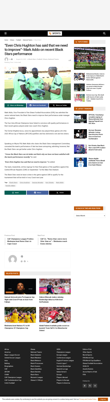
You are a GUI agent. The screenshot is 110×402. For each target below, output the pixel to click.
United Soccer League (12, 358)
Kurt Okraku (50, 182)
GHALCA (86, 366)
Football (18, 40)
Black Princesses (37, 363)
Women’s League (37, 377)
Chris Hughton (25, 182)
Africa (7, 349)
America (8, 352)
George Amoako (37, 182)
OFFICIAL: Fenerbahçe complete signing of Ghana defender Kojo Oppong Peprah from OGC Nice (96, 119)
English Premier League (65, 360)
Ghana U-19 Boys (37, 380)
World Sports (87, 355)
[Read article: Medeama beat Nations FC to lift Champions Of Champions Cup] (20, 315)
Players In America (63, 383)
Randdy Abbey (10, 185)
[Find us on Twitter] (90, 386)
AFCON (7, 372)
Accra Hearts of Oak (90, 372)
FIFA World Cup (88, 358)
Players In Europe (63, 380)
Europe (59, 374)
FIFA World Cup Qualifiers (92, 360)
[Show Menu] (6, 33)
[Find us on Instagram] (95, 386)
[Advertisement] (55, 15)
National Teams (27, 40)
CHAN (7, 374)
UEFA (58, 349)
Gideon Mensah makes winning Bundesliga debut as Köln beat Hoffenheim (51, 299)
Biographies (9, 366)
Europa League (62, 355)
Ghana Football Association (92, 363)
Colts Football (10, 383)
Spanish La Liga (62, 369)
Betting (7, 363)
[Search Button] (104, 33)
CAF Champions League (13, 377)
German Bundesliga (64, 366)
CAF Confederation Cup (13, 380)
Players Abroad (62, 377)
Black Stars (37, 40)
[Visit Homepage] (55, 33)
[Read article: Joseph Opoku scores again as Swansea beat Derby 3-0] (89, 58)
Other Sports (87, 352)
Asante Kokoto (88, 369)
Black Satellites (36, 369)
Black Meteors (36, 360)
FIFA (84, 374)
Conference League (64, 358)
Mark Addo (59, 182)
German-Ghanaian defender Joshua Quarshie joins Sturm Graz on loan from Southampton (96, 134)
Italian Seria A (61, 372)
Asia (6, 360)
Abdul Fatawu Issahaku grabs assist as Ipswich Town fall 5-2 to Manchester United (54, 328)
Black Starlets (36, 372)
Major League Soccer (12, 355)
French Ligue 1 (62, 363)
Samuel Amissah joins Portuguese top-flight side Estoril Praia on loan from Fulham (20, 299)
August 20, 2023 (21, 59)
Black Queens (35, 366)
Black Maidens (36, 358)
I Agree (103, 399)
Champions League (63, 352)
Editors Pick (87, 349)
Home (6, 40)
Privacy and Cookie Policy (87, 399)
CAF (6, 369)
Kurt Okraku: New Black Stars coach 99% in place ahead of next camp (97, 148)
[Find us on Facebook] (85, 386)
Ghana (12, 40)
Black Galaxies (36, 355)
